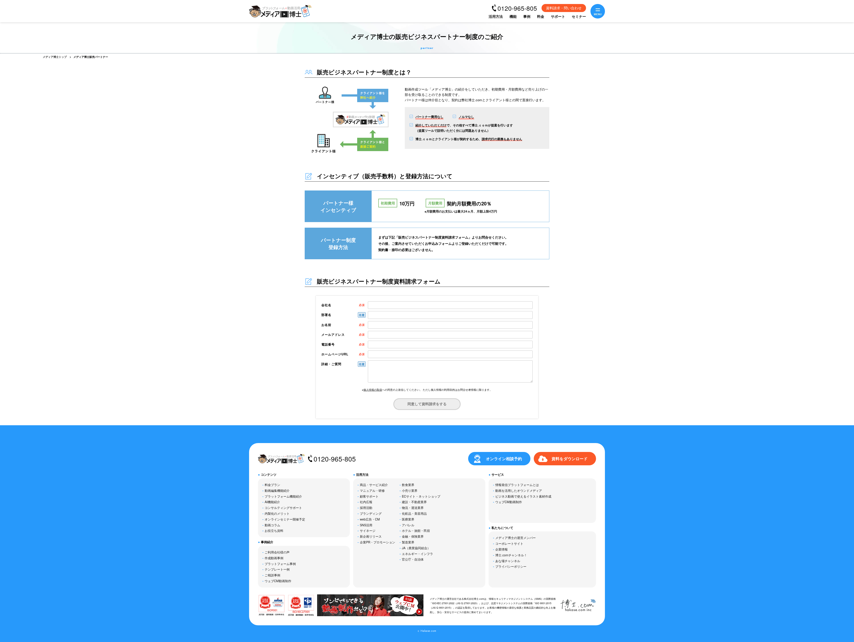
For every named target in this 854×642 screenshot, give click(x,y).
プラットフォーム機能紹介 (283, 496)
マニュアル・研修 (372, 490)
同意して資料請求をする (427, 404)
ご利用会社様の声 (277, 552)
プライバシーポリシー (510, 566)
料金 (540, 16)
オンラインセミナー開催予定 (285, 519)
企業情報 (501, 549)
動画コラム (272, 525)
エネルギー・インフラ (417, 553)
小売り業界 (409, 490)
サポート (558, 16)
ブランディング (371, 513)
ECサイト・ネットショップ (421, 496)
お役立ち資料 (274, 530)
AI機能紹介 (272, 502)
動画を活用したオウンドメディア (518, 490)
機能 (513, 16)
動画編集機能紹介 (277, 490)
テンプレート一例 (277, 569)
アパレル (408, 525)
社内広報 (366, 502)
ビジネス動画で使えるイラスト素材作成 (523, 496)
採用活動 (366, 507)
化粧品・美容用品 (414, 513)
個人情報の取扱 (372, 389)
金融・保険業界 (413, 536)
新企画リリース (371, 536)
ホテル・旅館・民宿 (416, 530)
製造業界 (408, 542)
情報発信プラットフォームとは (517, 484)
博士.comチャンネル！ (511, 555)
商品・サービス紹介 (374, 484)
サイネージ (367, 530)
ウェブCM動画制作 (278, 581)
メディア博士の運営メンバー (515, 537)
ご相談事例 (272, 575)
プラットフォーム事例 (280, 563)
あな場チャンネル (507, 561)
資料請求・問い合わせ (564, 7)
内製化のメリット (277, 513)
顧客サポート (369, 496)
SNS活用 (366, 525)
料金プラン (272, 484)
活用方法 (496, 16)
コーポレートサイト (509, 543)
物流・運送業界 (413, 507)
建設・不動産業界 (414, 502)
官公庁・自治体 (413, 559)
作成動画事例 (274, 558)
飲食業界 (408, 484)
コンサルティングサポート (283, 507)
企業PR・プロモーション (377, 542)
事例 (526, 16)
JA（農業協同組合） (416, 548)
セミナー (579, 16)
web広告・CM (370, 519)
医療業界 (408, 519)
